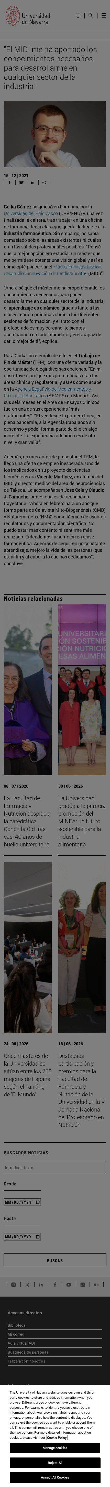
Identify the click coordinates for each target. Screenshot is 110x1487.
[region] (55, 1436)
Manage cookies (55, 1447)
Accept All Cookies (55, 1477)
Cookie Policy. (57, 1437)
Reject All (55, 1462)
